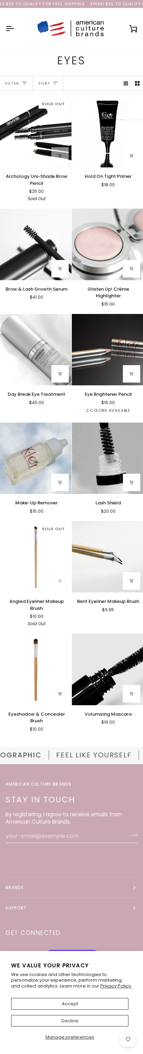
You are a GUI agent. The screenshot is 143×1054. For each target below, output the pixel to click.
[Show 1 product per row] (126, 83)
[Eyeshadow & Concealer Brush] (36, 669)
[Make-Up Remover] (36, 458)
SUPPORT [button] (16, 908)
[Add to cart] (60, 156)
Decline (69, 1020)
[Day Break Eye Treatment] (36, 350)
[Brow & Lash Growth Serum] (36, 244)
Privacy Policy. (116, 986)
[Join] (131, 835)
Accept (70, 1003)
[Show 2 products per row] (137, 83)
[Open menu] (16, 28)
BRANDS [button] (15, 887)
